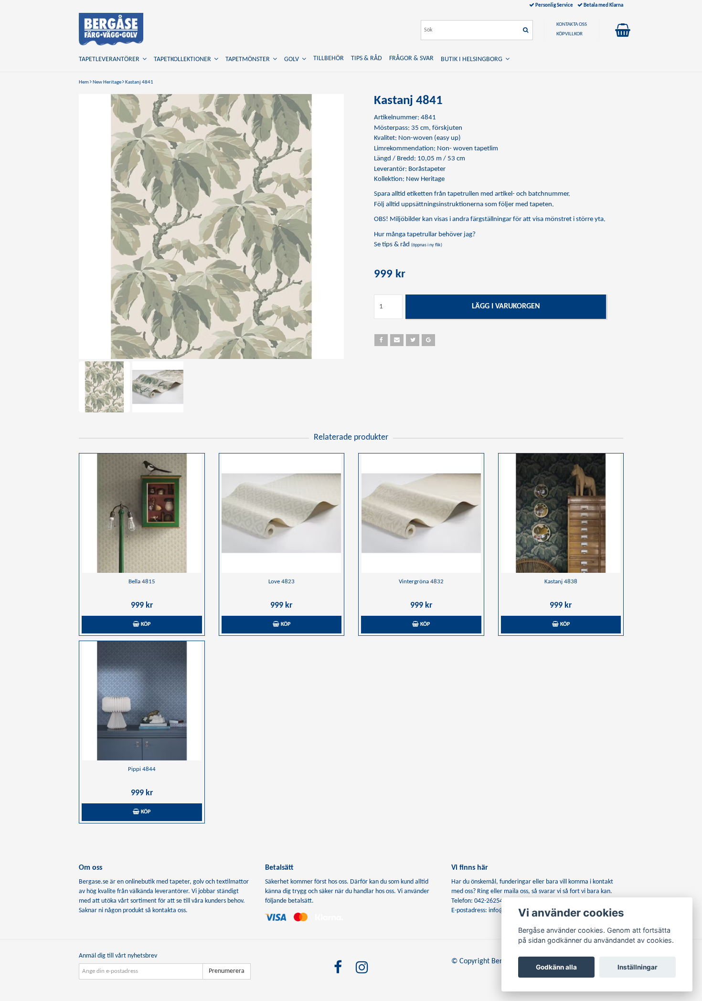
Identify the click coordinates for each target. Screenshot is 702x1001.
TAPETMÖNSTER (249, 59)
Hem (84, 82)
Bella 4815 (141, 582)
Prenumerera (227, 971)
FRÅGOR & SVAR (411, 58)
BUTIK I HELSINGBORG (473, 59)
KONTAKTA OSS (571, 24)
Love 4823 (281, 582)
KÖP (144, 624)
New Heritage (107, 82)
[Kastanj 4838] (561, 513)
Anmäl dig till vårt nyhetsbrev (118, 955)
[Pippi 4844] (141, 700)
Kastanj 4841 (139, 82)
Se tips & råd (408, 244)
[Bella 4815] (141, 513)
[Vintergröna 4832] (421, 513)
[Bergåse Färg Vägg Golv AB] (111, 29)
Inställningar (637, 967)
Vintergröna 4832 (421, 582)
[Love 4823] (281, 513)
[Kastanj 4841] (211, 226)
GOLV (293, 59)
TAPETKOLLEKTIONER (184, 59)
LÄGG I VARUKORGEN (506, 306)
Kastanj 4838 (560, 582)
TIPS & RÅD (366, 58)
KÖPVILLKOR (569, 34)
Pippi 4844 (142, 769)
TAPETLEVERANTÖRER (110, 59)
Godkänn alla (556, 967)
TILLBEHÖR (328, 58)
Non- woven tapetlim (467, 148)
